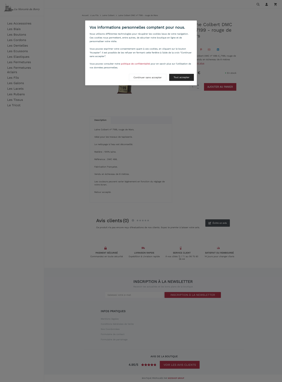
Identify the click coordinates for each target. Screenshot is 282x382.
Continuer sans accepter (148, 77)
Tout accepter (181, 77)
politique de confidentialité (135, 63)
